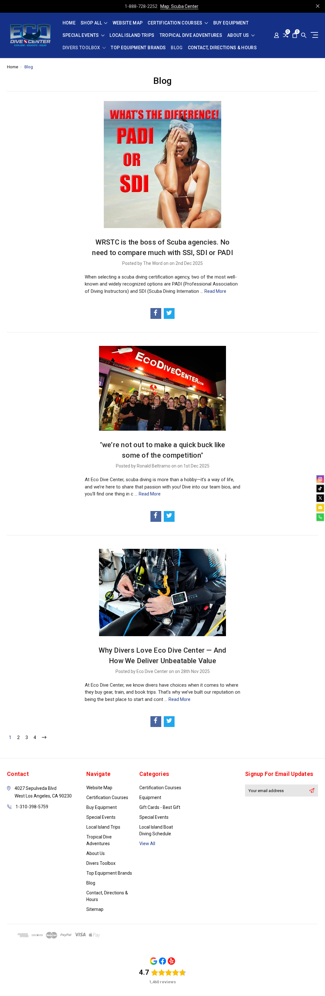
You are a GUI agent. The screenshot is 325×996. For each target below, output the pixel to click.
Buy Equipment (231, 23)
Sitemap (94, 909)
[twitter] (320, 498)
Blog (176, 47)
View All (147, 843)
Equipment (150, 797)
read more (215, 291)
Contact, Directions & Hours (222, 47)
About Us (238, 35)
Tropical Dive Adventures (191, 35)
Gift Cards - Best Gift (159, 807)
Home (69, 23)
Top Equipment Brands (138, 47)
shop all (92, 23)
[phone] (320, 517)
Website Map (128, 23)
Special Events (81, 35)
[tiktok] (320, 488)
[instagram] (320, 479)
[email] (320, 507)
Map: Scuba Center (179, 6)
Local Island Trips (131, 35)
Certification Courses (175, 23)
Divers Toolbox (82, 47)
